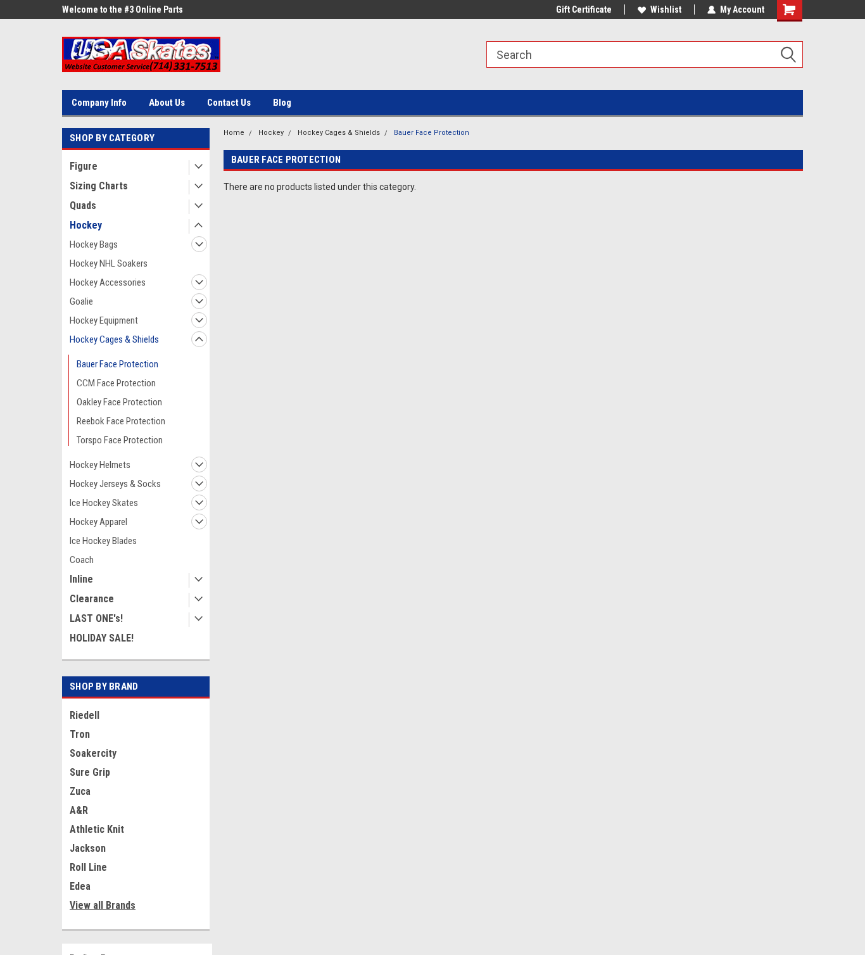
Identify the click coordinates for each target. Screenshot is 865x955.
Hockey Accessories (108, 282)
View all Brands (103, 905)
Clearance (92, 599)
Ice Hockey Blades (103, 541)
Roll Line (88, 867)
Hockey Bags (94, 244)
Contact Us (229, 102)
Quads (83, 205)
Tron (80, 734)
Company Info (99, 102)
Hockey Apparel (98, 522)
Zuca (80, 791)
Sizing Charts (99, 186)
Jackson (88, 848)
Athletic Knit (97, 829)
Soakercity (93, 753)
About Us (167, 102)
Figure (84, 166)
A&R (79, 810)
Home (234, 133)
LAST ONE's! (96, 618)
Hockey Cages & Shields (114, 339)
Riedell (84, 715)
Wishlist (665, 9)
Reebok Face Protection (121, 421)
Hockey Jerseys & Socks (115, 484)
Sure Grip (90, 772)
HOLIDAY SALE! (102, 638)
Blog (282, 102)
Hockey (86, 225)
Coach (82, 560)
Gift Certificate (584, 9)
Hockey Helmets (100, 465)
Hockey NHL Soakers (109, 263)
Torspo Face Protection (120, 440)
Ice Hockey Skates (104, 503)
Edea (80, 886)
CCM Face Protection (116, 383)
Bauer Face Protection (117, 364)
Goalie (81, 301)
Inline (81, 579)
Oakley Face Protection (119, 402)
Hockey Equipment (104, 320)
